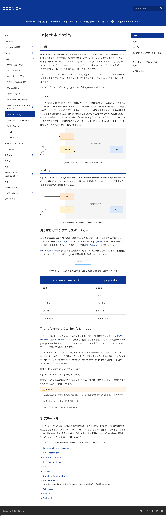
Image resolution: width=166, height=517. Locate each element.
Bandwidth (12, 137)
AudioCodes (13, 126)
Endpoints (9, 58)
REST (9, 131)
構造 (6, 166)
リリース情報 (10, 199)
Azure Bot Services (52, 457)
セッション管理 (13, 70)
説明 (135, 35)
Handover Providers (14, 143)
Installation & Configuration (11, 174)
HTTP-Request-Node (50, 250)
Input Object (63, 241)
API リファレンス (11, 193)
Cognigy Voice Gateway (18, 120)
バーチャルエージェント (37, 21)
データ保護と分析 (15, 64)
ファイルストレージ (15, 87)
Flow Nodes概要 (12, 47)
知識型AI (8, 155)
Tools (7, 53)
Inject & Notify (14, 114)
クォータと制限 (11, 187)
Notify (136, 47)
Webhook (47, 498)
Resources (9, 41)
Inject (136, 41)
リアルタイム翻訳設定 (16, 82)
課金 (6, 181)
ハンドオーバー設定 (15, 76)
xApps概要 (9, 149)
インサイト (55, 21)
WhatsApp (48, 488)
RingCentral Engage (53, 462)
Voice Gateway (50, 480)
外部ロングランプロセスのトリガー (147, 55)
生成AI (7, 160)
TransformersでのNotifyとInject (145, 64)
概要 (6, 35)
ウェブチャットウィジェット (96, 21)
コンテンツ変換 (13, 93)
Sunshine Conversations (55, 475)
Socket (46, 471)
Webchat (47, 493)
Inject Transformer (63, 339)
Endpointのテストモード (18, 99)
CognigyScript (97, 241)
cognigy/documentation (127, 21)
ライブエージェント (72, 21)
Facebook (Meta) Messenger (56, 448)
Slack (46, 466)
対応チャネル (138, 71)
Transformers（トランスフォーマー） (18, 107)
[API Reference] (93, 245)
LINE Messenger (51, 452)
